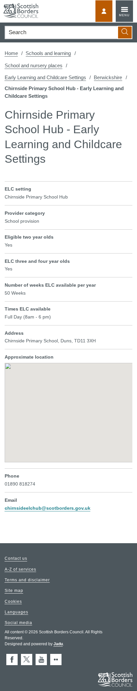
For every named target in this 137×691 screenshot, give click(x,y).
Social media (18, 622)
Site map (14, 591)
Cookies (13, 601)
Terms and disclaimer (27, 580)
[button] (68, 408)
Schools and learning (48, 53)
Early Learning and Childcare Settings (45, 77)
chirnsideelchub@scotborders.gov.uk (47, 508)
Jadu (58, 644)
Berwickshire (108, 77)
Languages (16, 612)
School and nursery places (34, 65)
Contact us (16, 558)
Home (11, 53)
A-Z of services (20, 569)
